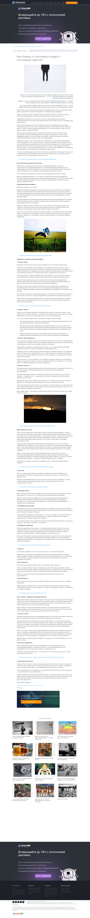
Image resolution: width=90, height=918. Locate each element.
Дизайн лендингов (65, 890)
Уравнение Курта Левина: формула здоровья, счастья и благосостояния (66, 779)
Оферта (30, 893)
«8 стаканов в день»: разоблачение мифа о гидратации (66, 758)
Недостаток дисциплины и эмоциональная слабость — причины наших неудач (44, 738)
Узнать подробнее (43, 39)
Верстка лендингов (65, 888)
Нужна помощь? (57, 2)
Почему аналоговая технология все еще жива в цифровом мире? (22, 779)
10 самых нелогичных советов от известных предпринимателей (38, 159)
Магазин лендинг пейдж (51, 892)
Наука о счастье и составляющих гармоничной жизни (35, 305)
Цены (47, 2)
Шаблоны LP (42, 2)
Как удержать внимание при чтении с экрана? (44, 758)
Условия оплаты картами (17, 914)
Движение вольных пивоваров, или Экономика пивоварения (21, 758)
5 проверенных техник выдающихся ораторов (33, 593)
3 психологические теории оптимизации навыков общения (37, 466)
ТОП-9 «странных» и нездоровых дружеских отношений (65, 737)
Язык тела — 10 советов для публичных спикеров (34, 487)
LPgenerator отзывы (17, 894)
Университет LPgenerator (18, 890)
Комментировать (31, 702)
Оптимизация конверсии (67, 892)
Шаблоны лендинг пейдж (51, 890)
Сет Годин (49, 96)
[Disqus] (45, 822)
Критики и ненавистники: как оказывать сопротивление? (36, 255)
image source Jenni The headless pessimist (36, 685)
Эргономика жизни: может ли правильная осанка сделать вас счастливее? (43, 800)
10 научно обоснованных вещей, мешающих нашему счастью (37, 426)
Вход (63, 2)
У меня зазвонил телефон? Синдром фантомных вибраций (21, 737)
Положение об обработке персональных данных (35, 888)
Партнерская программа (51, 894)
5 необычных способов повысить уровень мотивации (35, 545)
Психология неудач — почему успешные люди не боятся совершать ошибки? (41, 657)
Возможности (34, 2)
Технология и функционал (51, 888)
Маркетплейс (48, 896)
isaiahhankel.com (26, 685)
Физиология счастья (62, 799)
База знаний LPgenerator (18, 892)
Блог (13, 888)
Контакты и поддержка (34, 891)
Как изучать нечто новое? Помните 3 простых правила (44, 779)
